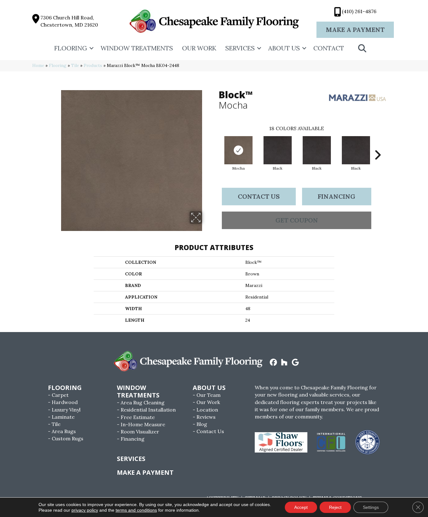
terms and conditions (136, 510)
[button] (91, 48)
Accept (301, 507)
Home (38, 65)
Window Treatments (137, 48)
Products (93, 65)
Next (377, 145)
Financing (336, 196)
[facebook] (273, 363)
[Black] (277, 150)
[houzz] (284, 363)
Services (240, 48)
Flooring (70, 48)
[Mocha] (238, 150)
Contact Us (259, 196)
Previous (215, 145)
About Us (284, 48)
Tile (75, 65)
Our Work (199, 48)
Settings (371, 507)
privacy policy (84, 510)
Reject (335, 507)
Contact (328, 48)
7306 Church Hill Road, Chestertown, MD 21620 (69, 21)
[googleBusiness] (295, 363)
